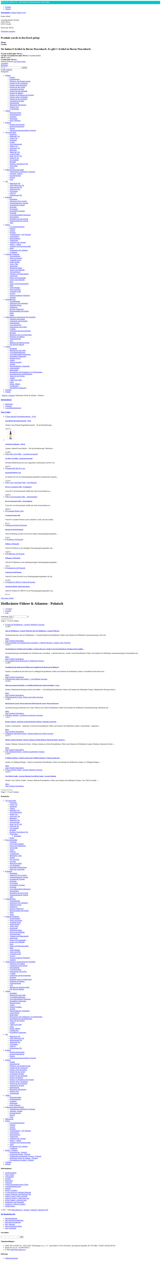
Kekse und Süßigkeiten (18, 846)
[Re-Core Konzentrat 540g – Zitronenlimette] (21, 497)
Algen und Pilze (15, 289)
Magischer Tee (15, 152)
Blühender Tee (15, 136)
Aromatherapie (10, 299)
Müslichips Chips (16, 856)
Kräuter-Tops (14, 107)
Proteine (12, 229)
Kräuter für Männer (16, 93)
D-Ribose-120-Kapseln (12, 544)
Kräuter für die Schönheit (18, 99)
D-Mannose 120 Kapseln (12, 558)
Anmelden (4, 63)
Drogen (12, 128)
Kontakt (8, 7)
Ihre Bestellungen (11, 1218)
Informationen (6, 400)
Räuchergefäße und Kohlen (19, 311)
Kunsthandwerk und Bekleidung (21, 374)
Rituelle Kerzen (15, 358)
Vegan (12, 850)
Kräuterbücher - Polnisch (18, 1152)
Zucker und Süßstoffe (17, 270)
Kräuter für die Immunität (18, 91)
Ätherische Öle (15, 189)
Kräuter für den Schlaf (17, 87)
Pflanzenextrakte (15, 113)
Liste (7, 613)
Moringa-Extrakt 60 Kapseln (14, 529)
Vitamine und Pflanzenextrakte (20, 246)
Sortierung (4, 616)
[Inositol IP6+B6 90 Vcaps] (15, 468)
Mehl (11, 286)
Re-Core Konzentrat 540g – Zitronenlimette (18, 501)
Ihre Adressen (10, 1224)
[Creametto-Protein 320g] (14, 511)
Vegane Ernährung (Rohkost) (20, 295)
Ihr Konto (4, 65)
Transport (8, 406)
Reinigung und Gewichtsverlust (21, 335)
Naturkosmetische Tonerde (19, 203)
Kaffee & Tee (14, 158)
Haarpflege (13, 199)
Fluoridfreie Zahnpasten (18, 356)
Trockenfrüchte (15, 256)
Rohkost (12, 852)
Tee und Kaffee (10, 132)
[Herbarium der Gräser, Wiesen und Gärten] (21, 697)
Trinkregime (14, 240)
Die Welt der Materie (17, 345)
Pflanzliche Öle (15, 183)
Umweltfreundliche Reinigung (20, 215)
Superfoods (14, 266)
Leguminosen (14, 854)
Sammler (13, 297)
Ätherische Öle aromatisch (19, 303)
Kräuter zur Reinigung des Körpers (22, 95)
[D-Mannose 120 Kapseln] (14, 554)
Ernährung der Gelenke (18, 242)
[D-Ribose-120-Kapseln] (14, 539)
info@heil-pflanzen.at (18, 1250)
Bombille (13, 162)
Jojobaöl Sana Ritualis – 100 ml (15, 444)
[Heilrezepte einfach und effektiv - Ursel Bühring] (23, 679)
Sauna (12, 315)
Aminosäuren (14, 236)
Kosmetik (8, 197)
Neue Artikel (5, 412)
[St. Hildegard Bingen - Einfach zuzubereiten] (21, 752)
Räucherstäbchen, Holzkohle (20, 366)
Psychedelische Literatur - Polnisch (22, 1160)
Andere (7, 346)
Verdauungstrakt (15, 339)
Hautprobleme (14, 323)
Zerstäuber (13, 348)
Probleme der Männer (17, 337)
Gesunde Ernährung (12, 254)
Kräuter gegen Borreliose (18, 85)
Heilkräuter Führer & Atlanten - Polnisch (24, 1158)
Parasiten (13, 333)
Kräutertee (13, 134)
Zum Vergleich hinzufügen (14, 641)
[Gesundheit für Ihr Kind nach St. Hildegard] (21, 661)
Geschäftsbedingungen (13, 408)
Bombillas (17, 836)
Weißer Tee (14, 146)
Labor (12, 382)
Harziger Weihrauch (17, 309)
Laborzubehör (14, 368)
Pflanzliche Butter (16, 268)
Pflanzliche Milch (16, 863)
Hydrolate (13, 207)
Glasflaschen (14, 386)
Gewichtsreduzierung (17, 227)
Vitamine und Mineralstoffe (19, 274)
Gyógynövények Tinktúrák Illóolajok (18, 1192)
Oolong (12, 142)
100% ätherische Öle (17, 185)
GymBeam (13, 252)
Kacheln (8, 611)
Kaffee (12, 168)
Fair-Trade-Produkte (17, 844)
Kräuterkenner (15, 79)
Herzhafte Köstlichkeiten (18, 867)
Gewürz (12, 293)
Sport (11, 179)
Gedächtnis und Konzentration (20, 331)
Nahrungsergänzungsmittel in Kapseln (23, 130)
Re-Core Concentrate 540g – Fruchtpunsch (18, 487)
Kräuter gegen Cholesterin (19, 97)
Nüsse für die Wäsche (17, 376)
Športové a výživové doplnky (15, 1204)
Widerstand (13, 119)
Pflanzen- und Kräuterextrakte (20, 81)
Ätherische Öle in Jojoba (18, 201)
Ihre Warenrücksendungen (14, 1220)
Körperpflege (14, 217)
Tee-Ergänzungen (16, 144)
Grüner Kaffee (15, 154)
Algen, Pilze (14, 264)
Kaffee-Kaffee (15, 262)
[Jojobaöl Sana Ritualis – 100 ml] (10, 440)
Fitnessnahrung (15, 238)
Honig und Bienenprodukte (19, 284)
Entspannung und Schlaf (18, 327)
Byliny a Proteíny (11, 1190)
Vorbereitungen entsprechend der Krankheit (20, 317)
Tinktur (7, 111)
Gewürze (13, 861)
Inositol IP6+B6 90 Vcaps (13, 472)
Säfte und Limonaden (17, 869)
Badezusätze (14, 370)
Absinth (12, 364)
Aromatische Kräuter (17, 89)
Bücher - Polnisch (11, 1150)
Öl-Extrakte (14, 191)
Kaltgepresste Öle (16, 187)
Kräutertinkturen (15, 115)
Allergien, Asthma (16, 174)
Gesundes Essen (15, 260)
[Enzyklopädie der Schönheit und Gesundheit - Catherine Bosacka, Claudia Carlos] (34, 643)
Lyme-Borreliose (15, 325)
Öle (6, 181)
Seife (11, 223)
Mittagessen (9, 1119)
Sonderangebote (10, 1173)
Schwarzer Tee (15, 148)
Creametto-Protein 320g (12, 515)
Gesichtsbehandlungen (17, 352)
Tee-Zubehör (14, 160)
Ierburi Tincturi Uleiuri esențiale (16, 1196)
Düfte (12, 313)
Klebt (11, 248)
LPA (11, 341)
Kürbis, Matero (15, 384)
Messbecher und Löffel (18, 350)
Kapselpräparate (15, 176)
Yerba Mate (14, 166)
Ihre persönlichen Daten (13, 1226)
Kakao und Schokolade (18, 278)
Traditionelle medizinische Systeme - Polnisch (25, 1156)
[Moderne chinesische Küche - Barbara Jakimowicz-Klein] (26, 733)
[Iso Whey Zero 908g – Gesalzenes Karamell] (21, 454)
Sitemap (8, 9)
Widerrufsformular (11, 1258)
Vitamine (8, 390)
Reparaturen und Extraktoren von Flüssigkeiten (26, 372)
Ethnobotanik (14, 103)
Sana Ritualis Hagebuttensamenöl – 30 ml (18, 421)
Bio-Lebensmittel (11, 840)
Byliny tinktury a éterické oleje (16, 1200)
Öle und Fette (14, 859)
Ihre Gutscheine (10, 1228)
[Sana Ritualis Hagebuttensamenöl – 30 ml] (20, 416)
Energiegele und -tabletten (19, 250)
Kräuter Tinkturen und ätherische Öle (18, 1194)
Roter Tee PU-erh (16, 156)
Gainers (12, 231)
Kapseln (8, 122)
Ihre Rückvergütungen (13, 1222)
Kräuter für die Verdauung (19, 83)
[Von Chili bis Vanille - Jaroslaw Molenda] (20, 770)
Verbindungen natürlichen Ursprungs (22, 172)
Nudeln (12, 857)
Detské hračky (10, 1206)
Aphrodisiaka (14, 109)
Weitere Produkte (16, 362)
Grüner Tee (14, 138)
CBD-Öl (13, 193)
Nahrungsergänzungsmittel (14, 170)
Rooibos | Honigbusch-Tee (19, 164)
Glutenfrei (13, 842)
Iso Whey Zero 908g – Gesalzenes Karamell (18, 458)
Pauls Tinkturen (15, 121)
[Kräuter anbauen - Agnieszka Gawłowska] (20, 715)
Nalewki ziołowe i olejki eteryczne (17, 1198)
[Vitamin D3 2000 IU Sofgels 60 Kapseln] (20, 582)
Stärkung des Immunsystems (19, 343)
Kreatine (13, 233)
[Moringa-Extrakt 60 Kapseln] (16, 525)
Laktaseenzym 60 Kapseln (13, 572)
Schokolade (14, 848)
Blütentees (13, 150)
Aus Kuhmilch (15, 865)
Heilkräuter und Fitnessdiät (14, 1202)
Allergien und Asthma (17, 319)
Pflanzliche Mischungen (18, 105)
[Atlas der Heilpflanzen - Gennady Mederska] (21, 625)
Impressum (9, 404)
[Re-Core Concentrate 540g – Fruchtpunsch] (21, 483)
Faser (11, 282)
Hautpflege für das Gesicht (19, 219)
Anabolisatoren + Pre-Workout (20, 234)
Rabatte (8, 392)
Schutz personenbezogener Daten (16, 1184)
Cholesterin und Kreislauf (18, 321)
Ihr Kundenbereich (8, 1214)
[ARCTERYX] (6, 70)
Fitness (7, 225)
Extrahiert (13, 117)
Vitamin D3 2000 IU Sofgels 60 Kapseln (17, 586)
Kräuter (8, 75)
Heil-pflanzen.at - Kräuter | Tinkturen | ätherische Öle (30, 1210)
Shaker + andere (15, 244)
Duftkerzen (13, 307)
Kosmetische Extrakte (17, 205)
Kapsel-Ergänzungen (17, 126)
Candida (12, 329)
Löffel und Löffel (16, 380)
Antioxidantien (15, 288)
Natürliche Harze (15, 305)
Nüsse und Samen (16, 258)
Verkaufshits (9, 1177)
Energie (12, 177)
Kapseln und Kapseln (17, 124)
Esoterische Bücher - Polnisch (20, 1154)
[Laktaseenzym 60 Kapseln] (15, 568)
